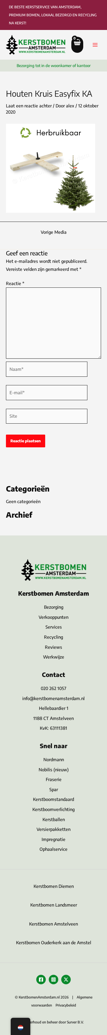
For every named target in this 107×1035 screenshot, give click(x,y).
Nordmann (53, 759)
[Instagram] (53, 979)
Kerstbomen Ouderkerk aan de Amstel (53, 942)
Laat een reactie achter (29, 105)
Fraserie (54, 779)
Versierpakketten (53, 829)
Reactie (15, 283)
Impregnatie (53, 839)
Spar (53, 789)
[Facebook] (41, 979)
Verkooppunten (53, 617)
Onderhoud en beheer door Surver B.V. (53, 1022)
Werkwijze (53, 656)
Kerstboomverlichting (53, 809)
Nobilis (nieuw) (54, 769)
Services (53, 626)
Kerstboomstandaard (53, 799)
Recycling (53, 637)
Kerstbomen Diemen (54, 886)
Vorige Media (54, 232)
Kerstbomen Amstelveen (53, 923)
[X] (66, 979)
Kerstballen (54, 819)
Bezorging (53, 607)
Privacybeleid (66, 1005)
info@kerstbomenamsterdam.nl (53, 698)
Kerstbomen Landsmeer (53, 904)
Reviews (53, 647)
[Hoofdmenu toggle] (95, 45)
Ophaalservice (53, 849)
